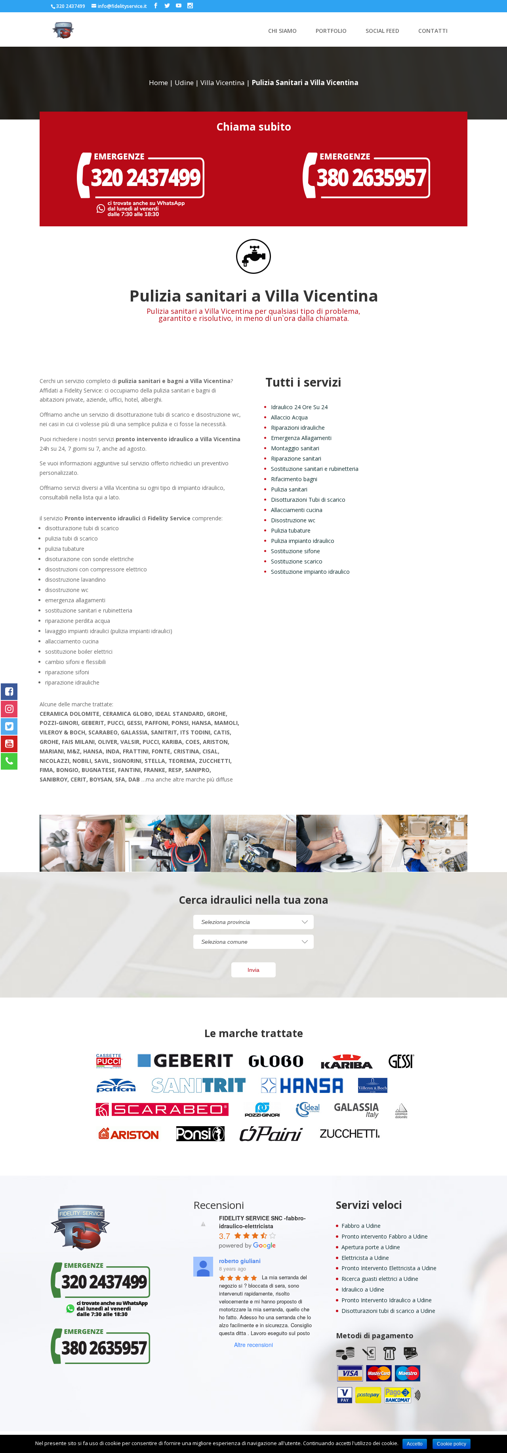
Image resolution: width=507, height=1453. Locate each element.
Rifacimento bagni (294, 479)
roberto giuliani (240, 1261)
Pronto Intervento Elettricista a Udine (388, 1268)
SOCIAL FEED (382, 31)
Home (158, 82)
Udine (184, 82)
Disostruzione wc (293, 520)
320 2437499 (70, 6)
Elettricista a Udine (365, 1257)
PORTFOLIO (331, 31)
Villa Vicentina (222, 82)
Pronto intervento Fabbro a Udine (384, 1236)
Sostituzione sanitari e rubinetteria (314, 468)
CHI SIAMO (282, 31)
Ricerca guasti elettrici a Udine (379, 1278)
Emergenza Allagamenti (301, 438)
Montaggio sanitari (295, 448)
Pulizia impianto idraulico (302, 540)
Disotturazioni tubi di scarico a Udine (388, 1311)
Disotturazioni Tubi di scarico (308, 499)
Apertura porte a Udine (370, 1247)
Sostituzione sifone (295, 551)
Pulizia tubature (291, 530)
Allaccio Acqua (289, 417)
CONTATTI (433, 31)
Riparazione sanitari (296, 458)
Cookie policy (451, 1444)
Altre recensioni (253, 1345)
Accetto (415, 1444)
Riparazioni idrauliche (298, 427)
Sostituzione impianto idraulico (310, 571)
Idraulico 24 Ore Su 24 (299, 407)
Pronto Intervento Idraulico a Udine (386, 1300)
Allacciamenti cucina (296, 510)
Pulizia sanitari (289, 489)
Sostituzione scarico (296, 561)
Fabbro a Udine (361, 1225)
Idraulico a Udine (362, 1289)
